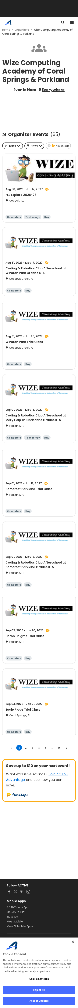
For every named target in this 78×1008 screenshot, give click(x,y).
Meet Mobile (15, 921)
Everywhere (53, 89)
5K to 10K (12, 917)
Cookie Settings (39, 979)
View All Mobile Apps (20, 926)
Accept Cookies (39, 1000)
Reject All (39, 990)
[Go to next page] (66, 748)
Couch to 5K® (16, 912)
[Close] (73, 942)
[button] (34, 146)
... (52, 748)
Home (6, 30)
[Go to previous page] (11, 748)
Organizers (22, 30)
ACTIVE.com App (18, 907)
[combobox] (12, 146)
